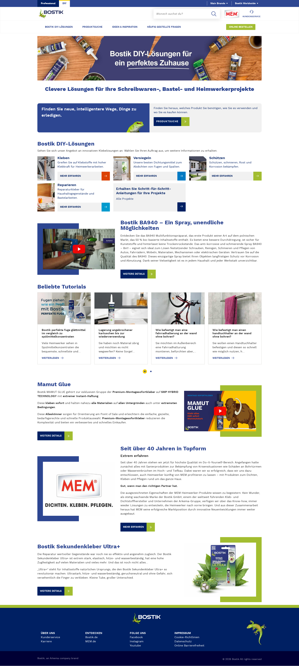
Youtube (135, 645)
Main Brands (217, 3)
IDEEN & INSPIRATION (124, 27)
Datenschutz (183, 641)
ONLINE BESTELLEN (240, 27)
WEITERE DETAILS (134, 274)
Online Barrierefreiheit (189, 645)
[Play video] (79, 249)
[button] (145, 371)
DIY (64, 3)
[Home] (53, 14)
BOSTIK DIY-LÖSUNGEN (59, 27)
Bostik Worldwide (245, 3)
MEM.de (90, 641)
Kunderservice (50, 637)
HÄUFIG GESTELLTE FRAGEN (164, 27)
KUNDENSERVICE (252, 16)
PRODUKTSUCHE (92, 27)
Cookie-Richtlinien (186, 637)
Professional (48, 3)
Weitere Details (51, 591)
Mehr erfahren (133, 527)
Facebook (136, 637)
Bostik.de (91, 637)
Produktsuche (167, 121)
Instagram (136, 641)
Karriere (46, 641)
